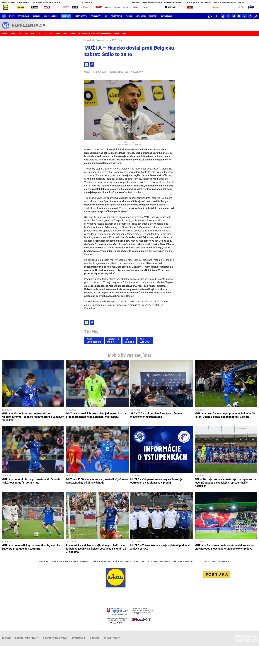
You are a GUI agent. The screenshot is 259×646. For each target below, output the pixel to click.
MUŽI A (113, 40)
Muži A (113, 340)
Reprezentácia (102, 40)
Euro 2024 (145, 340)
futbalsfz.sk (89, 40)
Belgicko (129, 340)
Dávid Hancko (93, 340)
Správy (121, 40)
